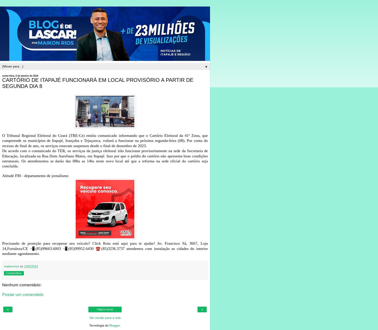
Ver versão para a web (105, 318)
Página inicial (105, 309)
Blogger (114, 325)
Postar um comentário (23, 294)
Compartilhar (14, 273)
